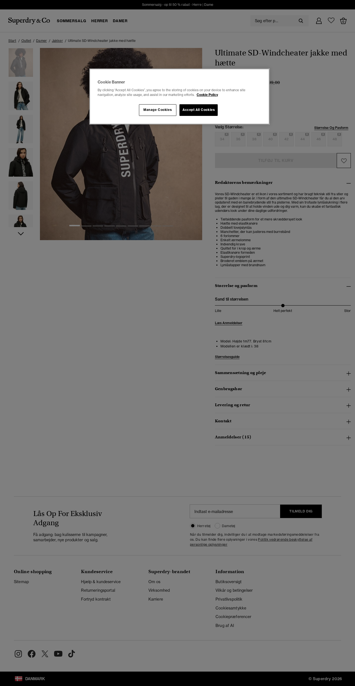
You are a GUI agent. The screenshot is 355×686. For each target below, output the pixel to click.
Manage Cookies (157, 110)
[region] (179, 96)
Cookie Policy (207, 95)
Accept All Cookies (198, 110)
